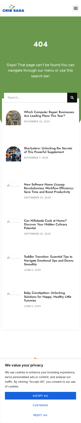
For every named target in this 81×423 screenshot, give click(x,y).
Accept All (40, 396)
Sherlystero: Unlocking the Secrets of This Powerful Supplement (48, 150)
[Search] (72, 98)
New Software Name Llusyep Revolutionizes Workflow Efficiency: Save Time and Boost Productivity (49, 188)
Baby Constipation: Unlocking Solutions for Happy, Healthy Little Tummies (47, 296)
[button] (76, 8)
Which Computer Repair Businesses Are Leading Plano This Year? (49, 114)
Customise (40, 405)
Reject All (40, 415)
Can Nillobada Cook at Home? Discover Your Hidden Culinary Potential (45, 224)
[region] (40, 391)
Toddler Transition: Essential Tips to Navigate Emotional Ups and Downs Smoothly (49, 260)
